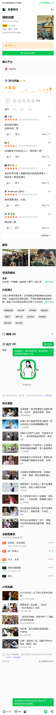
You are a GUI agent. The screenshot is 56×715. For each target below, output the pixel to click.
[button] (7, 711)
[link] (17, 711)
